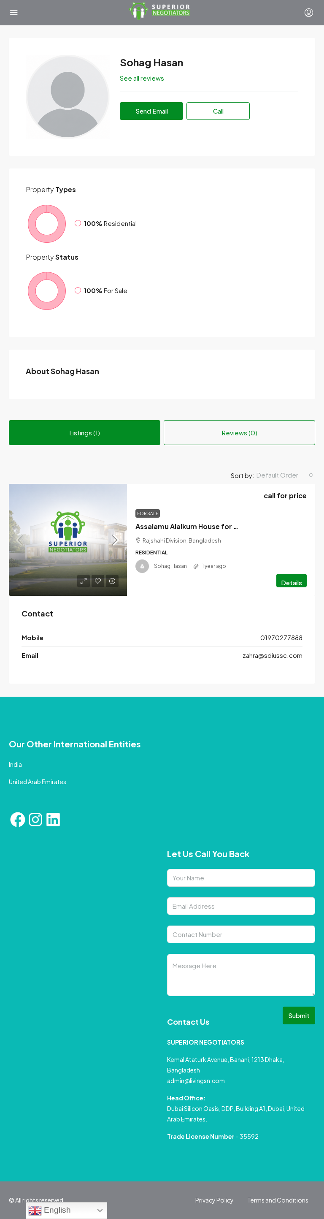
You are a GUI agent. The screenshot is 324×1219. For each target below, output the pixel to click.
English (56, 1209)
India (15, 764)
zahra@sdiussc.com (272, 655)
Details (291, 582)
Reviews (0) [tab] (239, 433)
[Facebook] (18, 819)
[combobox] (284, 475)
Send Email (151, 111)
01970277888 (281, 637)
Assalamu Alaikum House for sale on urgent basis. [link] (219, 526)
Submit (299, 1015)
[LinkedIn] (53, 819)
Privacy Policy (214, 1200)
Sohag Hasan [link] (170, 566)
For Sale (147, 513)
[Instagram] (35, 819)
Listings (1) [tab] (85, 433)
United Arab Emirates (37, 781)
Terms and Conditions (277, 1200)
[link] (68, 540)
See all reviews (142, 78)
